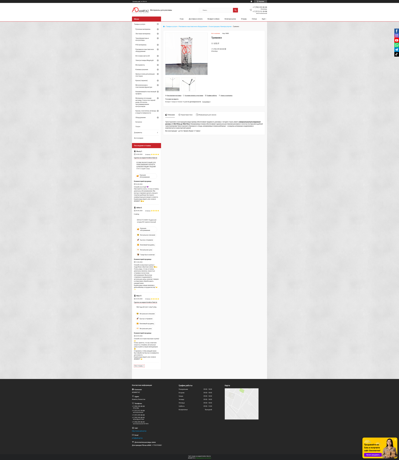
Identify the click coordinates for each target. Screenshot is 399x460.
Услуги (137, 126)
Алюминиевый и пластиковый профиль (145, 93)
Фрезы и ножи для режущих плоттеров (145, 75)
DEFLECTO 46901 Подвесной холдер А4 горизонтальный (146, 221)
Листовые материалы (142, 33)
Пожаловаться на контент (203, 458)
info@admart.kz (137, 438)
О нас (182, 19)
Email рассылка (230, 19)
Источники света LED (142, 56)
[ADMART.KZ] (140, 10)
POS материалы (140, 45)
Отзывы (244, 19)
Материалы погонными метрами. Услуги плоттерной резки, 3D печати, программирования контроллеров (145, 102)
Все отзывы (139, 366)
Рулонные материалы (142, 29)
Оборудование (140, 117)
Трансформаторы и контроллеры (142, 39)
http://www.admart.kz (139, 431)
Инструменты (140, 65)
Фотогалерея (138, 138)
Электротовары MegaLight (144, 60)
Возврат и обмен (213, 19)
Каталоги (138, 122)
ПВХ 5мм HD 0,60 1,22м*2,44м (146, 307)
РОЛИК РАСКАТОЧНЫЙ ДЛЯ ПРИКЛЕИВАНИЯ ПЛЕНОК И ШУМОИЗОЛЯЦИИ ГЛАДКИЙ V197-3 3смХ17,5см (146, 166)
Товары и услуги (171, 26)
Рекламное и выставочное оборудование (193, 26)
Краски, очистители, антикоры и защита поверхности (145, 112)
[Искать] (235, 10)
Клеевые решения (141, 69)
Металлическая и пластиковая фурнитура (143, 86)
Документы (138, 132)
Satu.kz (209, 456)
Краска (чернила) (141, 80)
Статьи (254, 19)
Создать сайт (136, 1)
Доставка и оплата (195, 19)
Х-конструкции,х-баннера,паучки (220, 26)
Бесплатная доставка (174, 95)
